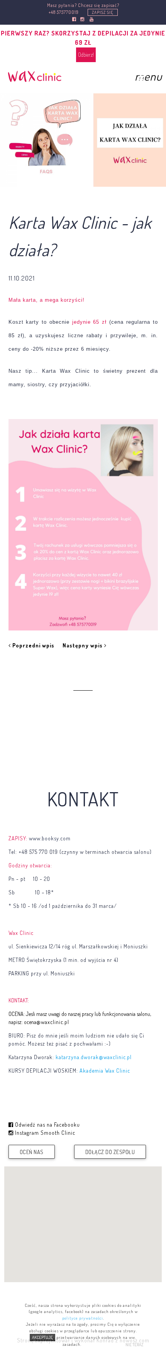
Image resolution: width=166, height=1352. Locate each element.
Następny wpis (83, 645)
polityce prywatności (82, 1318)
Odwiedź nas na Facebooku (47, 1124)
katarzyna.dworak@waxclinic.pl (94, 1057)
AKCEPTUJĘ (42, 1337)
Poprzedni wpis (32, 645)
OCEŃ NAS (32, 1152)
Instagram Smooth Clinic (44, 1132)
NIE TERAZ (134, 1344)
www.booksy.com (50, 838)
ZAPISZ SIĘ (102, 12)
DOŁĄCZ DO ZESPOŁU (110, 1152)
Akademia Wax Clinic (105, 1070)
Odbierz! (86, 54)
